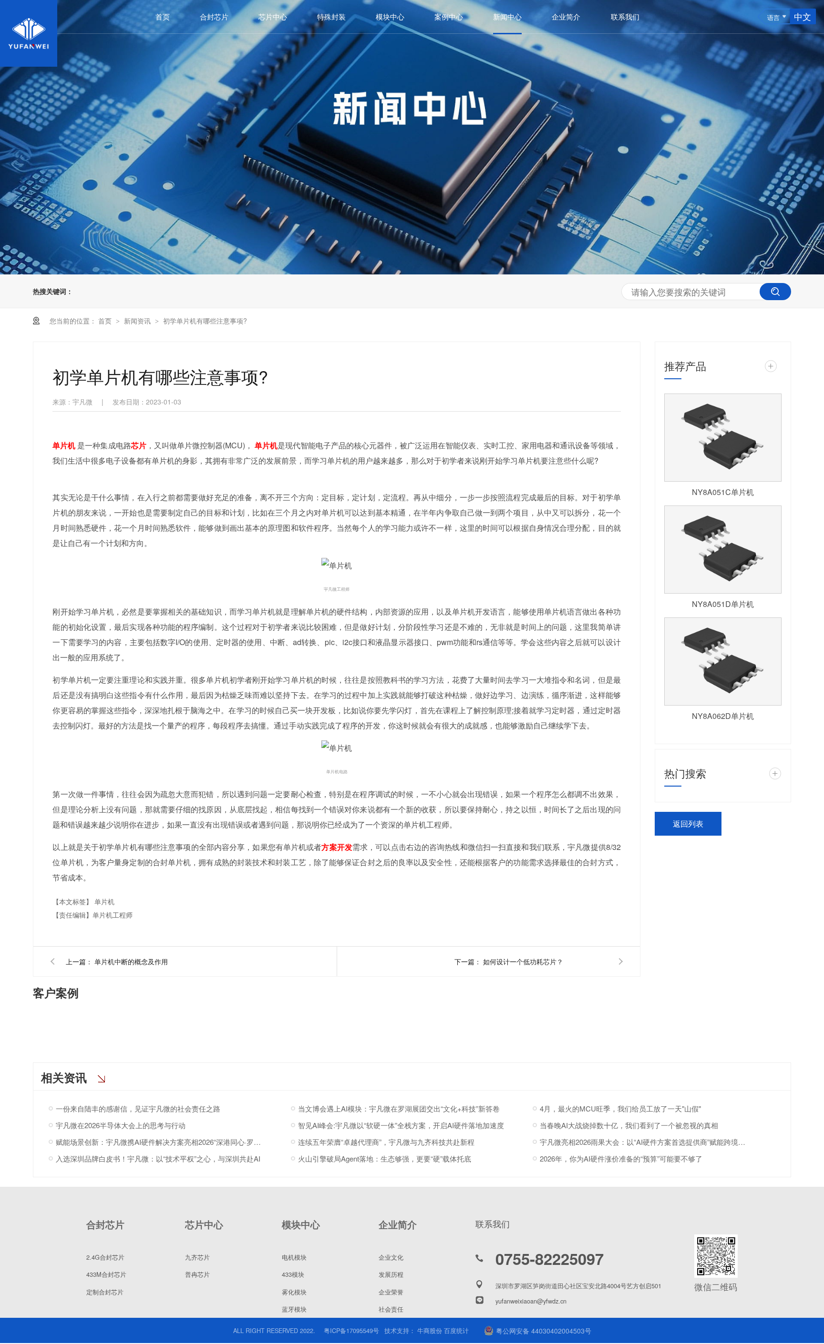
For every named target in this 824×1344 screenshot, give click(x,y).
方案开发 (336, 846)
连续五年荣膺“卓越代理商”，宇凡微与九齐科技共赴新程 (386, 1142)
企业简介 (566, 16)
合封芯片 (214, 16)
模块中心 (390, 16)
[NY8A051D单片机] (723, 549)
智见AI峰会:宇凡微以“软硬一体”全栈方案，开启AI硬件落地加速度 (401, 1125)
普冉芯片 (197, 1274)
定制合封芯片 (105, 1291)
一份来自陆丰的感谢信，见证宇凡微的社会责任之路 (138, 1108)
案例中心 (448, 16)
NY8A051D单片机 (723, 603)
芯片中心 (272, 16)
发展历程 (391, 1274)
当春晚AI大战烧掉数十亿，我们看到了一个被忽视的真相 (629, 1125)
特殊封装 (331, 16)
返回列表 (688, 823)
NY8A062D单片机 (723, 715)
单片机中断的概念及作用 (131, 961)
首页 (162, 16)
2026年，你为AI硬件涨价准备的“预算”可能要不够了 (621, 1158)
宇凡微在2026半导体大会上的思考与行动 (120, 1125)
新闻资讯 (138, 320)
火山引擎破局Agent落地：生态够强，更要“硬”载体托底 (384, 1158)
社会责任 (391, 1309)
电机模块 (294, 1257)
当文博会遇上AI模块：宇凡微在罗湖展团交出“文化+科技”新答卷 (399, 1108)
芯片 (138, 445)
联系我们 (625, 16)
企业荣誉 (391, 1291)
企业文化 (391, 1257)
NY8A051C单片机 (723, 491)
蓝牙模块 (294, 1309)
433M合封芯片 (106, 1274)
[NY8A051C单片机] (723, 437)
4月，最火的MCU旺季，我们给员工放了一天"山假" (620, 1108)
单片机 (63, 445)
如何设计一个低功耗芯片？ (523, 961)
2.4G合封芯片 (105, 1257)
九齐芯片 (197, 1257)
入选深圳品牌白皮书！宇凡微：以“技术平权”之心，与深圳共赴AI (158, 1158)
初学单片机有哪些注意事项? (205, 320)
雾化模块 (294, 1291)
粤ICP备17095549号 (351, 1330)
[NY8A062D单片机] (723, 661)
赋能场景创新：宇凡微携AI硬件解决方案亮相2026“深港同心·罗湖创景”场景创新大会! (160, 1142)
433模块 (293, 1274)
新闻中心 (507, 16)
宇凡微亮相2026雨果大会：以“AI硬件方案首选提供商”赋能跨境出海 (644, 1142)
